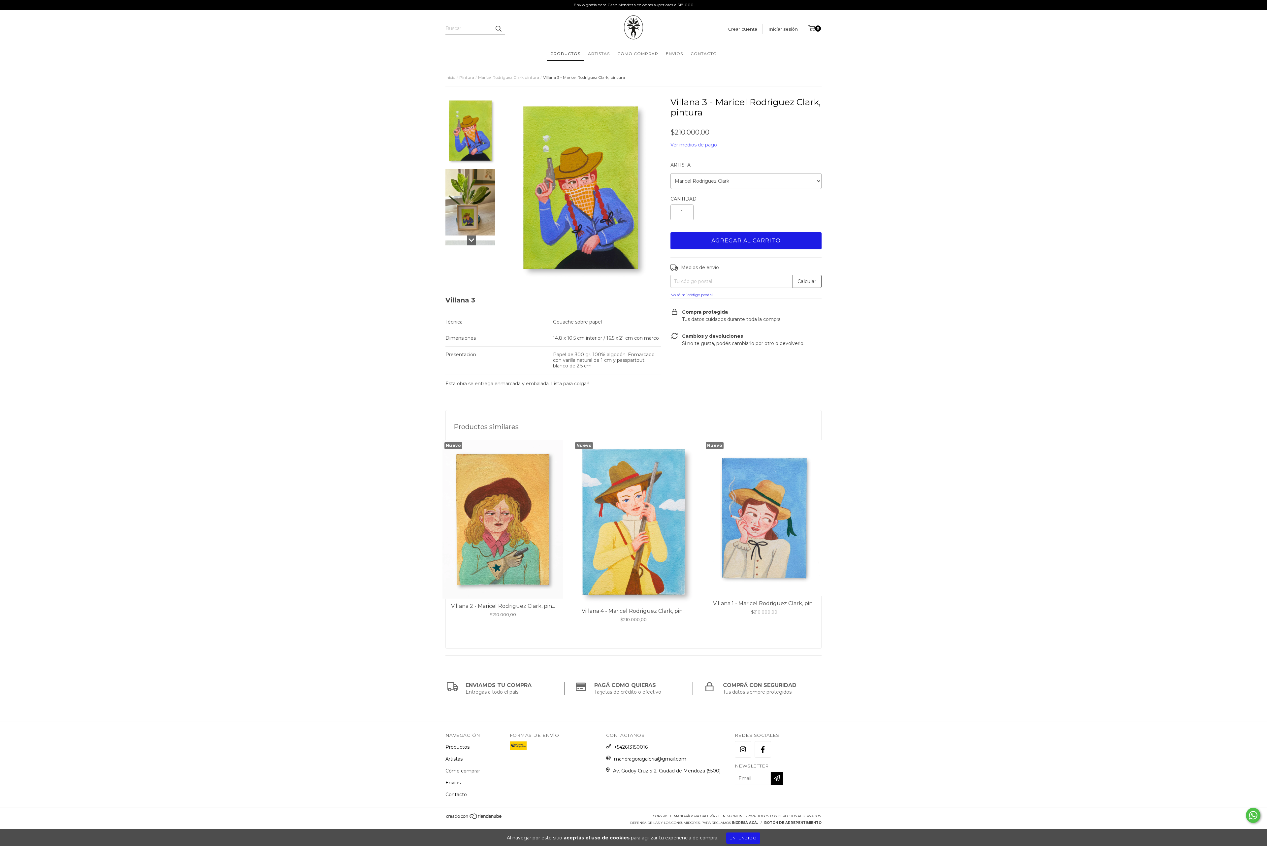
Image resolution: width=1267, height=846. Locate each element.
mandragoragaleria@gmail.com (650, 759)
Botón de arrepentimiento (793, 823)
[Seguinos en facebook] (763, 749)
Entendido (743, 837)
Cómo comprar (637, 53)
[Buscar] (498, 29)
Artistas (599, 53)
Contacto (704, 53)
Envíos (674, 53)
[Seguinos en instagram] (743, 749)
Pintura (466, 77)
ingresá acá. (745, 823)
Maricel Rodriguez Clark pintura (508, 77)
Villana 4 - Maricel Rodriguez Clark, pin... (634, 611)
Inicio (450, 77)
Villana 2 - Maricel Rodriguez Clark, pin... (503, 606)
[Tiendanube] (474, 818)
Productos (565, 53)
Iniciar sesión (783, 29)
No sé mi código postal (691, 294)
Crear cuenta (742, 29)
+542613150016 (631, 747)
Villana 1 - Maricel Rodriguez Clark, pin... (764, 603)
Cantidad (683, 199)
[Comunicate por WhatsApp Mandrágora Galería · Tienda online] (1253, 815)
